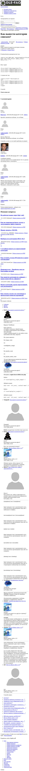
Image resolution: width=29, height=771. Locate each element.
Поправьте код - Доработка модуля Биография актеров (12, 270)
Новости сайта (7, 758)
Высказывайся (8, 735)
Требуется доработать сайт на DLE (13, 711)
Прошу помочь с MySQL (9, 230)
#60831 (26, 114)
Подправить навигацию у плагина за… (14, 704)
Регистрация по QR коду (11, 709)
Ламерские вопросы (12, 747)
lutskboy (3, 155)
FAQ (5, 741)
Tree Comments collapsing (11, 719)
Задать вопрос (4, 6)
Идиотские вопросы (12, 749)
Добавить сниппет (8, 12)
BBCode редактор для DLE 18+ (12, 716)
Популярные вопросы (12, 742)
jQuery (8, 753)
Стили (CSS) (10, 752)
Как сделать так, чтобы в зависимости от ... (13, 468)
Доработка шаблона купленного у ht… (14, 699)
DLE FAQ (3, 29)
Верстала (3, 114)
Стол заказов (7, 761)
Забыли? (3, 24)
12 (1, 245)
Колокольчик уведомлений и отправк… (15, 731)
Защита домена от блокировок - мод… (14, 721)
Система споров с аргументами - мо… (14, 729)
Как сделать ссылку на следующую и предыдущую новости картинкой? (13, 294)
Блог (5, 760)
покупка (6, 697)
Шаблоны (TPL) (11, 750)
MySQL (9, 757)
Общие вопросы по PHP (21, 29)
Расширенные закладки (17, 580)
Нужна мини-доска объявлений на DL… (15, 708)
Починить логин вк (9, 706)
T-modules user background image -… (13, 724)
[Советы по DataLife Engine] (11, 5)
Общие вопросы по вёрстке (14, 745)
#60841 (2, 178)
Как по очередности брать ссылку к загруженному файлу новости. (13, 223)
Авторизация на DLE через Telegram (14, 726)
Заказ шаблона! (8, 703)
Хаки (8, 756)
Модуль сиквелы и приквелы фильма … (15, 713)
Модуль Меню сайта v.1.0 (15, 448)
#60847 (2, 201)
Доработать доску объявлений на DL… (14, 701)
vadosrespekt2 (4, 42)
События (6, 304)
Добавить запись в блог (10, 13)
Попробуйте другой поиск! (22, 27)
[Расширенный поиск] (15, 26)
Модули (6, 307)
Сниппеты (6, 764)
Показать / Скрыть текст (8, 50)
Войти (17, 23)
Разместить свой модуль (10, 10)
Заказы (5, 305)
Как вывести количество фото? (16, 310)
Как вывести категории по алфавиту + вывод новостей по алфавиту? (14, 278)
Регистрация (8, 24)
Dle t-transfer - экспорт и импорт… (13, 723)
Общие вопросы (11, 743)
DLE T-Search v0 (8, 728)
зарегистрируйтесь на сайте (8, 208)
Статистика (7, 765)
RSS (21, 734)
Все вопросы (10, 29)
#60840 (25, 155)
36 (1, 235)
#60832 (2, 134)
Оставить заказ (8, 9)
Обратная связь (8, 767)
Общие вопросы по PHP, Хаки (19, 298)
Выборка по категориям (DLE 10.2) (13, 239)
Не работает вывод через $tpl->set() (12, 215)
